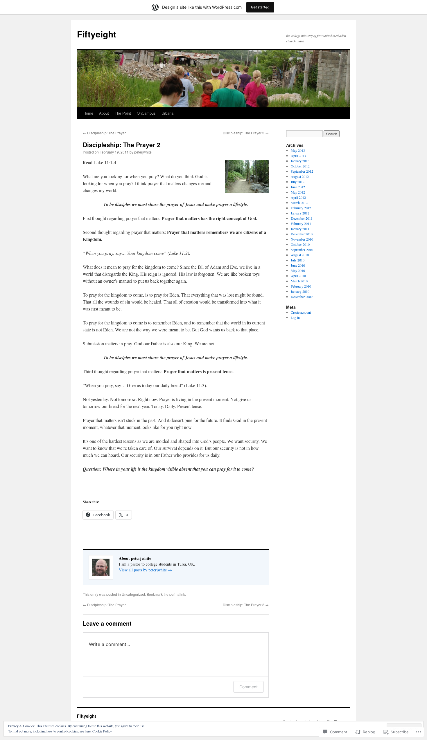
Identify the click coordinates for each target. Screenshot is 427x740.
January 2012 (300, 213)
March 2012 (299, 202)
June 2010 (298, 265)
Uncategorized (133, 594)
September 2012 (302, 171)
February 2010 (301, 286)
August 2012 (300, 176)
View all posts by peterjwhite (145, 570)
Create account (301, 312)
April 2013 (298, 155)
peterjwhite (143, 151)
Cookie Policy (102, 731)
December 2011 (302, 218)
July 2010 (297, 260)
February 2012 (301, 207)
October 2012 (300, 166)
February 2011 (301, 223)
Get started (260, 7)
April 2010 (298, 275)
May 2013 (298, 150)
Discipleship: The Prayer (104, 132)
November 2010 (302, 239)
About (104, 113)
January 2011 (300, 228)
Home (88, 113)
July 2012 (297, 181)
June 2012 (298, 187)
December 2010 (302, 234)
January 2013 (300, 160)
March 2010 (299, 281)
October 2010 (300, 244)
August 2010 (300, 254)
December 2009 (302, 296)
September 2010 (302, 249)
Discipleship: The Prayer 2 (121, 144)
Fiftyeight (96, 34)
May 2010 (298, 270)
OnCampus (146, 113)
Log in (295, 317)
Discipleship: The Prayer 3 (246, 132)
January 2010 (300, 291)
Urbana (167, 113)
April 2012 (298, 197)
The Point (123, 113)
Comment (248, 686)
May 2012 (298, 192)
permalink (177, 594)
